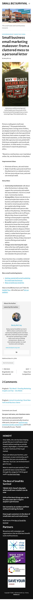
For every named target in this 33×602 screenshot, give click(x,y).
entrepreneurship (7, 34)
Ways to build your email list (14, 283)
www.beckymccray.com (13, 347)
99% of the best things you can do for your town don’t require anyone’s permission (16, 499)
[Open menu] (29, 3)
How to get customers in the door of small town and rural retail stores (16, 515)
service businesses (8, 363)
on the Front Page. (14, 474)
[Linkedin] (16, 352)
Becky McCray (7, 58)
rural (23, 34)
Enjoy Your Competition (26, 371)
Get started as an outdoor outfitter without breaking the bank (16, 508)
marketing (17, 34)
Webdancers (16, 594)
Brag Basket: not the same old (7, 371)
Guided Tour (6, 290)
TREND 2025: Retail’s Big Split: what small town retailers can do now (15, 490)
